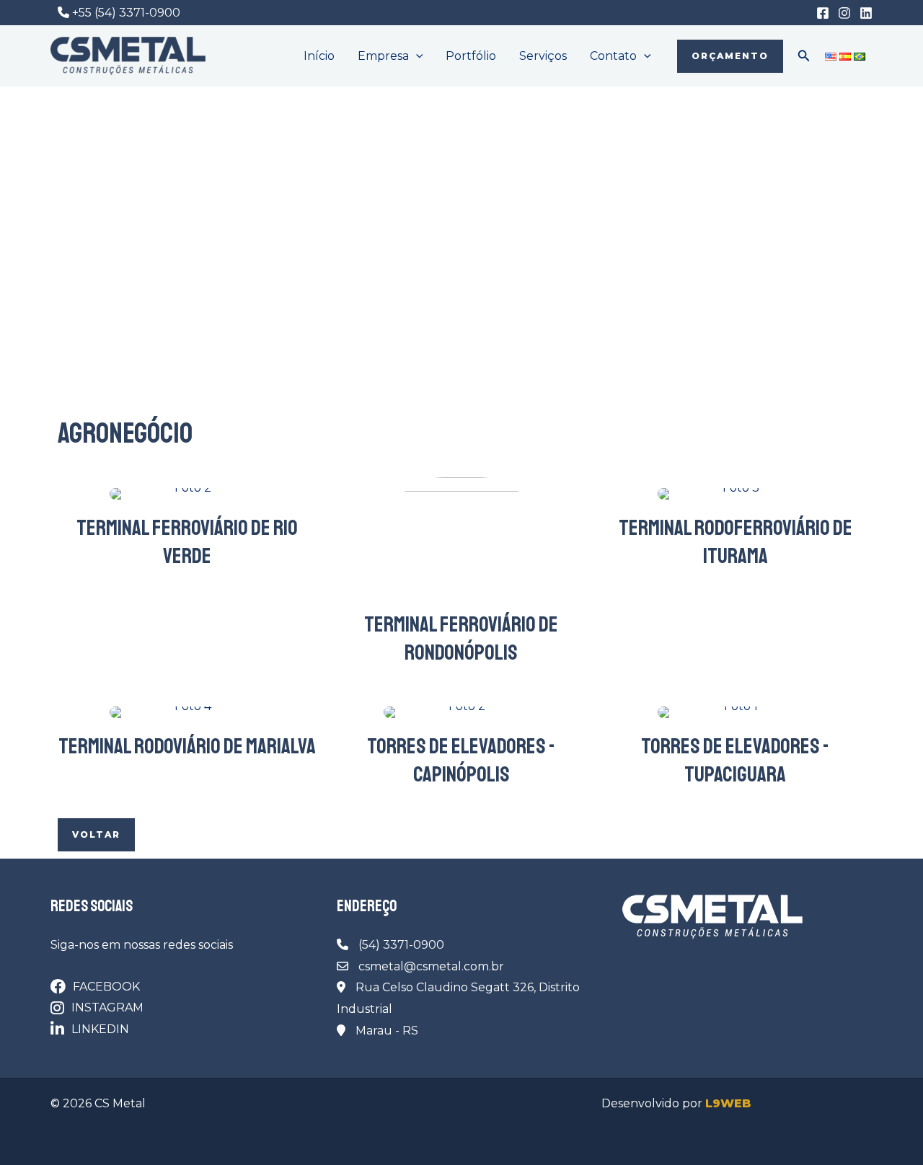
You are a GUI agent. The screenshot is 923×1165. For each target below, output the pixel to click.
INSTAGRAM (107, 1007)
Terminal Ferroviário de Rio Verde (187, 542)
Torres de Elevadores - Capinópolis (461, 760)
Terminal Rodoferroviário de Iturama (735, 542)
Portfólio (471, 56)
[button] (416, 56)
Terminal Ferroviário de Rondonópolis (461, 638)
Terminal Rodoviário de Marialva (187, 746)
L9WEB (728, 1103)
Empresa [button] (383, 56)
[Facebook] (822, 12)
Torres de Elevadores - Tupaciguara (735, 760)
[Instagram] (844, 12)
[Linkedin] (866, 12)
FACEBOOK (106, 986)
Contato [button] (613, 56)
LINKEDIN (100, 1029)
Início (319, 56)
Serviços (543, 56)
